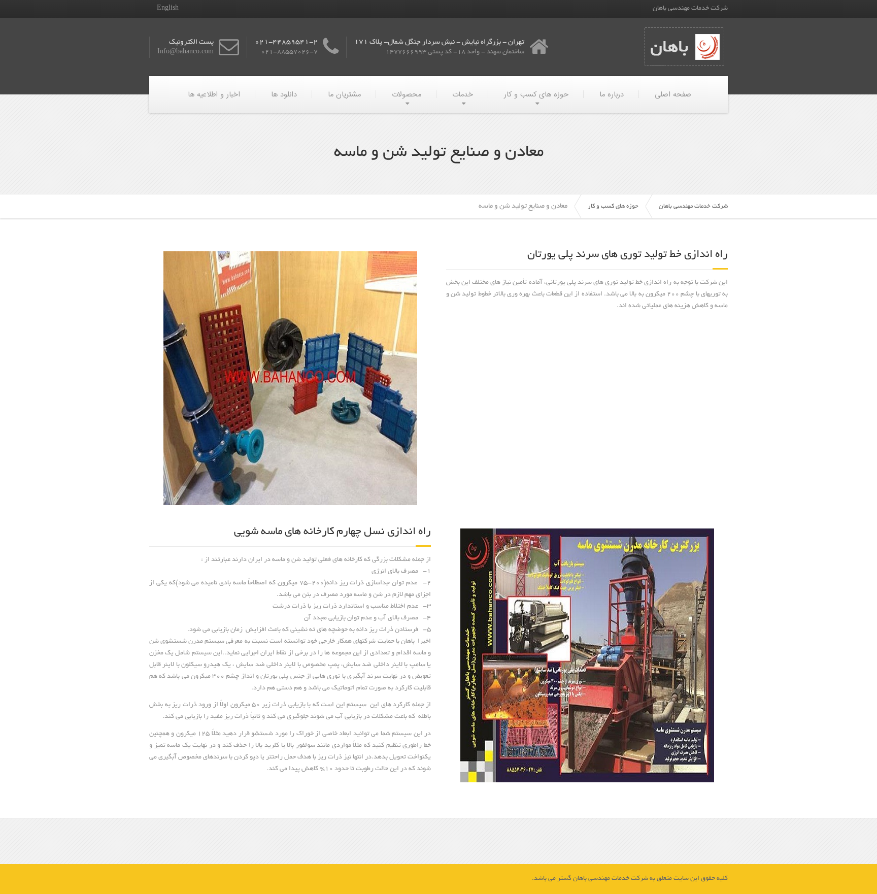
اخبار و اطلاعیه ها (214, 94)
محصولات (406, 94)
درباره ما (611, 94)
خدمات (462, 94)
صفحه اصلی (673, 94)
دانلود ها (284, 94)
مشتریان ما (344, 94)
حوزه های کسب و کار (536, 94)
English (168, 8)
